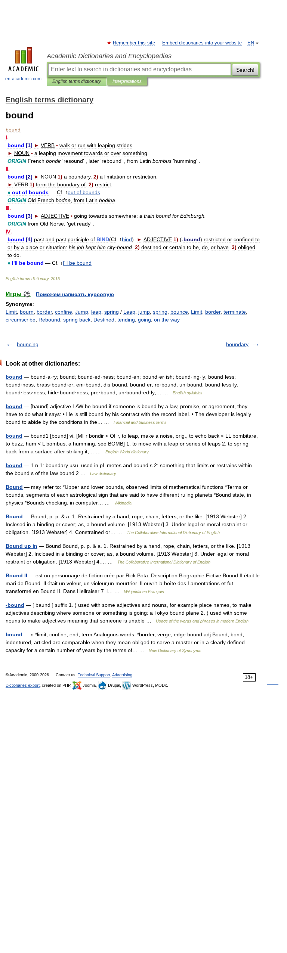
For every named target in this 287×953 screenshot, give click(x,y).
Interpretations (127, 81)
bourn (27, 312)
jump (144, 312)
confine (63, 312)
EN (250, 43)
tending (126, 320)
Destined (103, 320)
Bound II (16, 575)
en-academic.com (23, 78)
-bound (15, 605)
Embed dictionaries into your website (202, 43)
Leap (129, 312)
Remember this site (134, 43)
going (144, 320)
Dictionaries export (23, 685)
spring (111, 312)
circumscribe (21, 320)
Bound (14, 487)
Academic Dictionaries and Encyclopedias (109, 56)
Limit (11, 312)
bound (14, 377)
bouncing (27, 344)
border (44, 312)
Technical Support (94, 675)
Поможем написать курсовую (75, 294)
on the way (167, 320)
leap (96, 312)
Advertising (122, 675)
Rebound (49, 320)
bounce (179, 312)
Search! (245, 70)
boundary (237, 344)
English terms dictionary (76, 81)
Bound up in (21, 546)
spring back (76, 320)
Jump (81, 312)
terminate (234, 312)
